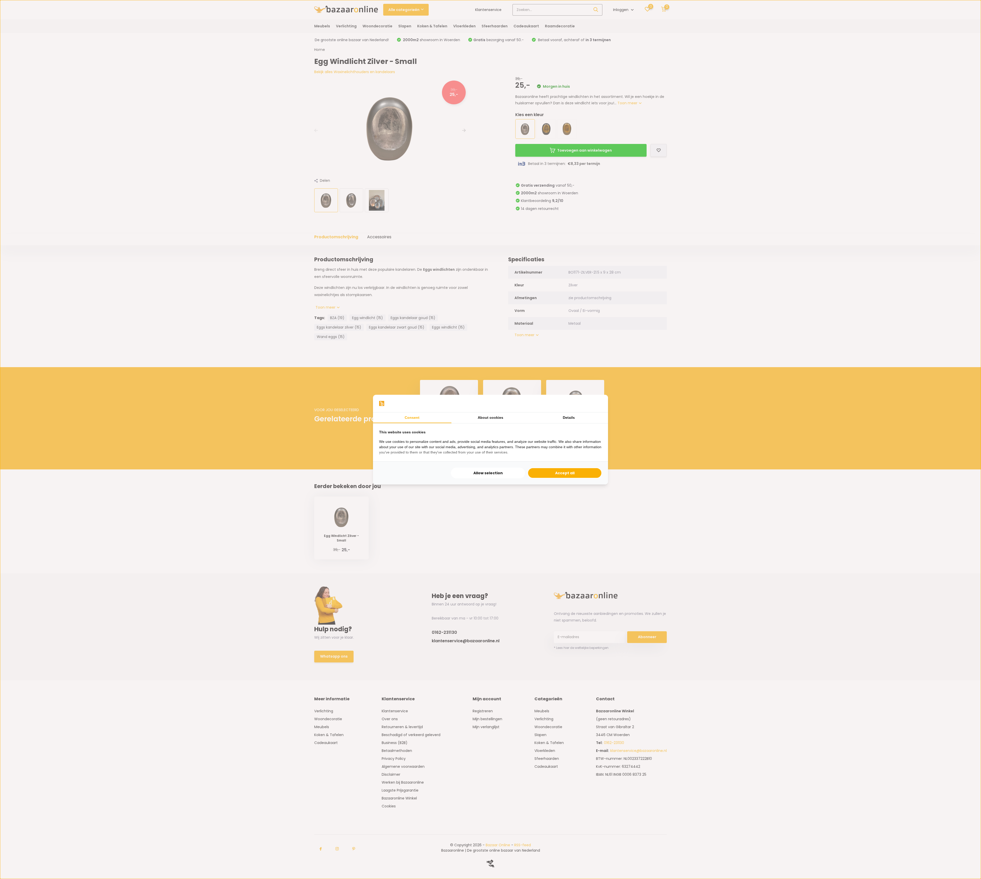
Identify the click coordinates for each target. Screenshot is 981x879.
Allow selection (488, 473)
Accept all (565, 473)
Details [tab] (569, 417)
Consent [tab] (412, 417)
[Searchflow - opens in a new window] (595, 403)
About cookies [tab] (490, 417)
